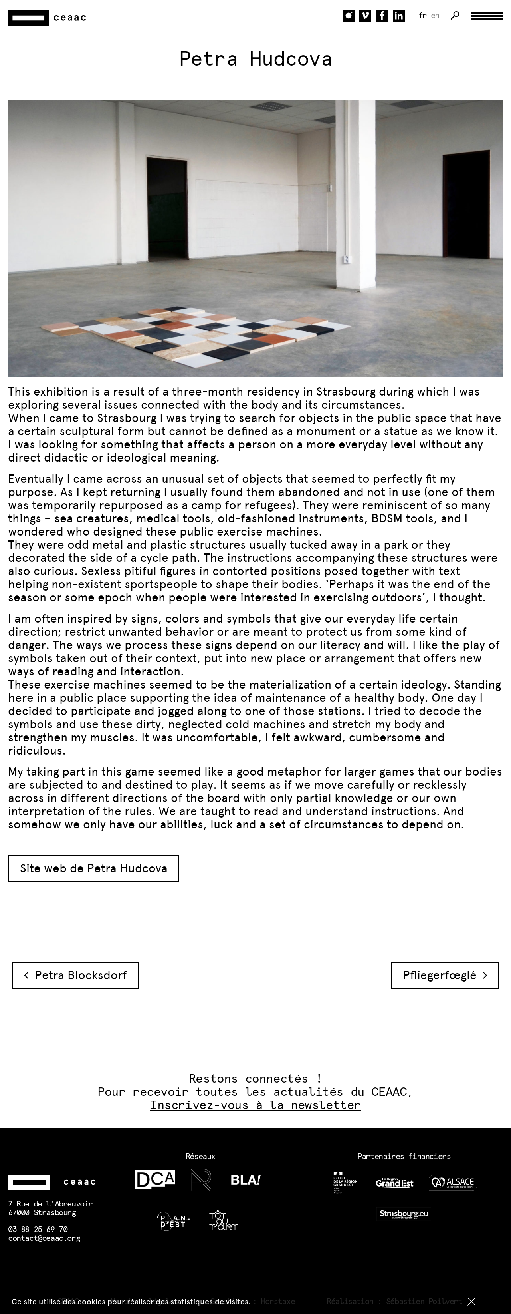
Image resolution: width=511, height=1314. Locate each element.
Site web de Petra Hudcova (94, 868)
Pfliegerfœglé (443, 975)
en (435, 16)
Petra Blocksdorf (77, 975)
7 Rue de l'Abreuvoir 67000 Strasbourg (50, 1208)
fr (422, 16)
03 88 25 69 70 (37, 1230)
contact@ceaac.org (44, 1238)
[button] (471, 1302)
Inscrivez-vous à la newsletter (255, 1105)
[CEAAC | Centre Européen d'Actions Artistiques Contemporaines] (48, 18)
